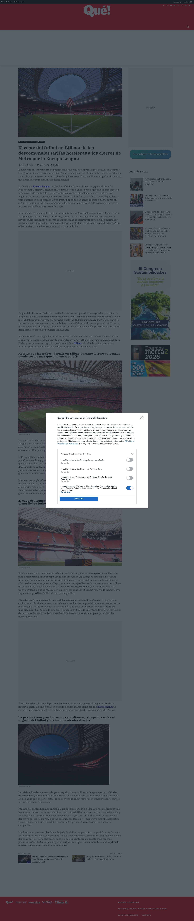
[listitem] (97, 454)
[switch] (129, 460)
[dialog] (97, 460)
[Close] (142, 418)
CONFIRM (79, 499)
